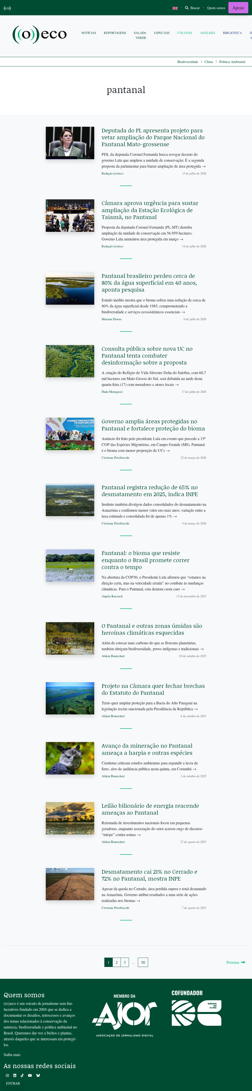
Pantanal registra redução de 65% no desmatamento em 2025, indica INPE (150, 490)
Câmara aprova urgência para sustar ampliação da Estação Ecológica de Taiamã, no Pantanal (150, 210)
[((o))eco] (41, 35)
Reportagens (115, 33)
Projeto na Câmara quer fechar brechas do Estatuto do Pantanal (153, 689)
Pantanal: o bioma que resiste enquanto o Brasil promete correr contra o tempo (145, 559)
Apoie (238, 7)
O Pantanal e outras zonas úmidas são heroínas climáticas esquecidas (152, 629)
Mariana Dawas (112, 319)
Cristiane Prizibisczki (115, 457)
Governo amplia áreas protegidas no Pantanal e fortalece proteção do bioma (153, 424)
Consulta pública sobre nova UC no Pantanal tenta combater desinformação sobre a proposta (147, 355)
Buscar (194, 7)
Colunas (184, 33)
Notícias (88, 33)
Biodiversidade (187, 61)
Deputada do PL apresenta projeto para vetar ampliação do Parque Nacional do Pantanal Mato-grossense (153, 137)
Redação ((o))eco (112, 173)
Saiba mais (12, 1054)
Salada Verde (140, 35)
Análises (207, 33)
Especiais (162, 33)
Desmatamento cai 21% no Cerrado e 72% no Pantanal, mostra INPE (149, 875)
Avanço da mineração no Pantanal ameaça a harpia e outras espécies (147, 749)
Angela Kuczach (112, 596)
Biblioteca (232, 33)
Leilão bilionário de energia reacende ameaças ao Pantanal (150, 809)
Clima (209, 61)
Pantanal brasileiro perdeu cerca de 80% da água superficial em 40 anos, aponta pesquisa (149, 282)
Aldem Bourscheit (113, 656)
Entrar (13, 1083)
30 (143, 962)
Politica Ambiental (232, 61)
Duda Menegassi (112, 391)
